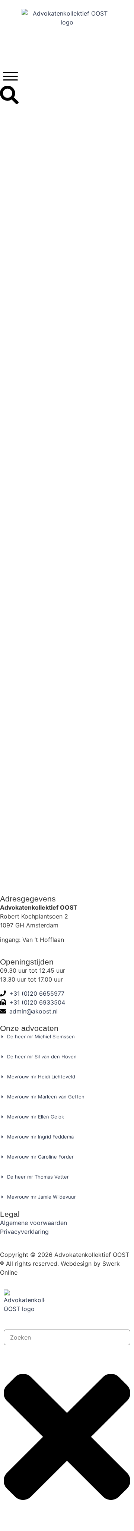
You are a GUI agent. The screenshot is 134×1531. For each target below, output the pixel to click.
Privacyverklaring (24, 1231)
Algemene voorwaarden (33, 1222)
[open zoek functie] (9, 95)
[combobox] (67, 1337)
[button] (10, 76)
